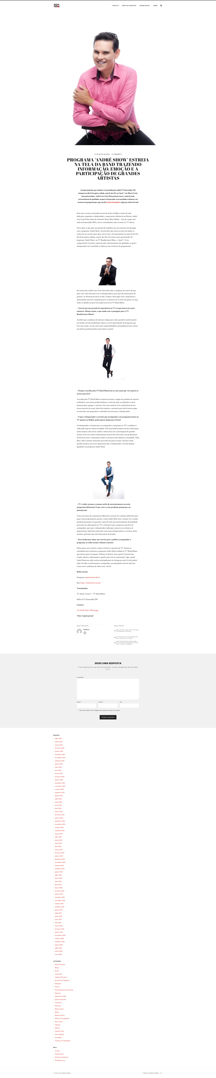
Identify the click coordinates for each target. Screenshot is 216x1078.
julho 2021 (58, 913)
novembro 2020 (60, 935)
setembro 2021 (59, 907)
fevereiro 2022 (59, 891)
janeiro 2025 (59, 780)
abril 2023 (58, 846)
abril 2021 (58, 923)
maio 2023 (58, 843)
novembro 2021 (60, 900)
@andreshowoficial (113, 202)
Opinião (57, 1025)
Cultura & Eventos (134, 630)
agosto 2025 (59, 764)
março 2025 (59, 773)
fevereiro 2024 (59, 815)
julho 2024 (58, 799)
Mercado (58, 1006)
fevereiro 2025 (59, 777)
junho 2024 (58, 802)
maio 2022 (58, 881)
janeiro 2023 (59, 856)
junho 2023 (58, 840)
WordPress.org (60, 1060)
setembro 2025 (59, 761)
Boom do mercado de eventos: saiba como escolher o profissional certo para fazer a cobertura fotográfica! (127, 642)
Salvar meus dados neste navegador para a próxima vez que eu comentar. (99, 710)
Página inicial (145, 5)
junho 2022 (58, 878)
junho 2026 (58, 742)
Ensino (57, 987)
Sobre (155, 5)
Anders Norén (153, 1073)
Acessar (57, 1051)
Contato (115, 5)
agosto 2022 (59, 872)
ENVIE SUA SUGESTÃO (129, 5)
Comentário (80, 677)
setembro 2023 (59, 830)
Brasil (126, 630)
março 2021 (58, 926)
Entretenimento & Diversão (123, 631)
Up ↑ (161, 1073)
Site (121, 702)
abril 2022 (58, 884)
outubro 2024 (59, 789)
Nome (79, 702)
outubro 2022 (59, 865)
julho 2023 (58, 837)
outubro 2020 (59, 938)
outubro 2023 (59, 827)
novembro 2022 (60, 862)
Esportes (57, 993)
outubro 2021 (59, 903)
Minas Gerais (59, 1009)
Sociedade (58, 1037)
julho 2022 (58, 875)
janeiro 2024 (59, 818)
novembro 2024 (60, 786)
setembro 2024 (59, 792)
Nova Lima (58, 1022)
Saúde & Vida (59, 1031)
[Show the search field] (161, 5)
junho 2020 (58, 951)
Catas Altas (58, 974)
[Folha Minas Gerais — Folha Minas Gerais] (56, 5)
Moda (57, 1012)
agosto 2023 (59, 834)
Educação (58, 983)
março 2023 (59, 850)
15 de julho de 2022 (101, 154)
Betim (57, 968)
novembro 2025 (60, 757)
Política (57, 1028)
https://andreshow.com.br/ (90, 583)
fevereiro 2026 (59, 748)
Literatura (58, 1002)
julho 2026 (58, 738)
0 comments (117, 154)
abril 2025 (58, 770)
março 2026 (59, 745)
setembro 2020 (60, 942)
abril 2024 (58, 808)
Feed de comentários (61, 1057)
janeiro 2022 (59, 894)
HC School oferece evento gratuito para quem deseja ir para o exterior (127, 637)
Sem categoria (59, 1034)
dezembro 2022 (60, 859)
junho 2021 (58, 916)
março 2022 (59, 888)
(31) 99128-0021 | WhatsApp (87, 610)
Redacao (86, 629)
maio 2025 (58, 767)
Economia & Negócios (62, 980)
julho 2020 (58, 948)
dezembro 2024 (60, 783)
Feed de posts (59, 1054)
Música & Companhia (62, 1018)
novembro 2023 (60, 824)
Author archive (85, 633)
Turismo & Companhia (62, 1041)
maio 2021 (58, 919)
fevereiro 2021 (59, 929)
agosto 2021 (58, 910)
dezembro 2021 (60, 897)
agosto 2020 (59, 945)
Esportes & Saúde (60, 996)
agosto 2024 (59, 796)
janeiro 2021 (59, 932)
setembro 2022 (59, 869)
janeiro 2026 (59, 751)
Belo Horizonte (120, 630)
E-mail (100, 702)
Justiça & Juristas (60, 999)
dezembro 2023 (60, 821)
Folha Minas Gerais (64, 1073)
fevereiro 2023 (59, 853)
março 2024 (59, 811)
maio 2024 (58, 805)
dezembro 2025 (60, 754)
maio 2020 (58, 954)
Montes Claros (60, 1015)
